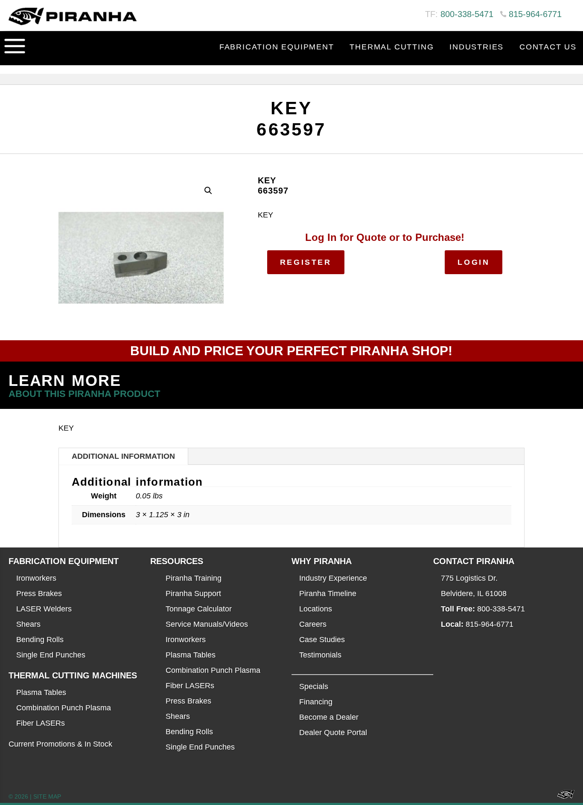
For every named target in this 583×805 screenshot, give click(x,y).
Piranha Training (194, 578)
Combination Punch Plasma (63, 708)
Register (306, 262)
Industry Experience (333, 578)
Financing (315, 702)
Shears (28, 624)
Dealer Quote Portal (333, 732)
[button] (208, 190)
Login (474, 262)
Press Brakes (39, 593)
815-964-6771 (535, 14)
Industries (476, 47)
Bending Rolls (40, 639)
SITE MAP (47, 796)
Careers (312, 624)
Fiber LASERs (40, 723)
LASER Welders (44, 609)
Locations (315, 609)
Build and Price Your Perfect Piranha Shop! (291, 351)
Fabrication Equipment (276, 47)
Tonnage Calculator (199, 609)
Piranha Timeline (327, 593)
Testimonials (320, 655)
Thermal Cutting (392, 47)
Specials (313, 686)
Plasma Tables (41, 692)
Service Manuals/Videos (207, 624)
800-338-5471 (466, 14)
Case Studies (322, 639)
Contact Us (548, 47)
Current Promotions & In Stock (60, 744)
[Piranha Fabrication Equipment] (562, 796)
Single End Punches (50, 655)
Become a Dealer (329, 717)
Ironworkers (36, 578)
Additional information (123, 456)
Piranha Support (193, 593)
